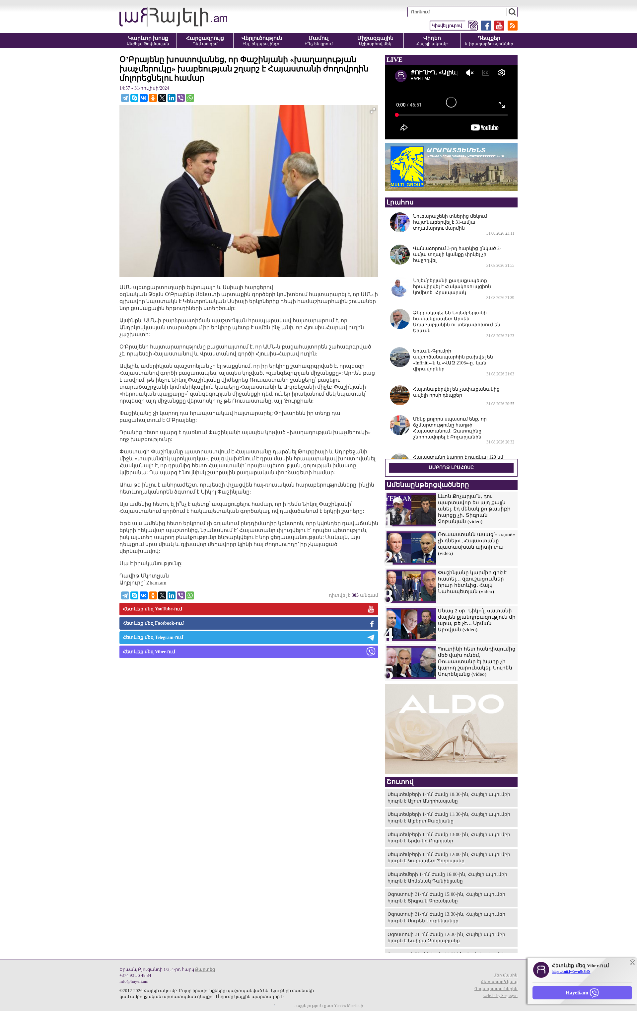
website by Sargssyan (500, 995)
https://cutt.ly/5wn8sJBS (571, 971)
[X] (162, 98)
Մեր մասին (505, 975)
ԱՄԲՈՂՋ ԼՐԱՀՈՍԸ (451, 467)
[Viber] (181, 98)
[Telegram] (125, 98)
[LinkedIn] (172, 98)
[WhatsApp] (190, 98)
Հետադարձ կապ (499, 981)
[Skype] (134, 98)
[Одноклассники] (153, 98)
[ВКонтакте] (144, 98)
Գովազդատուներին (496, 988)
